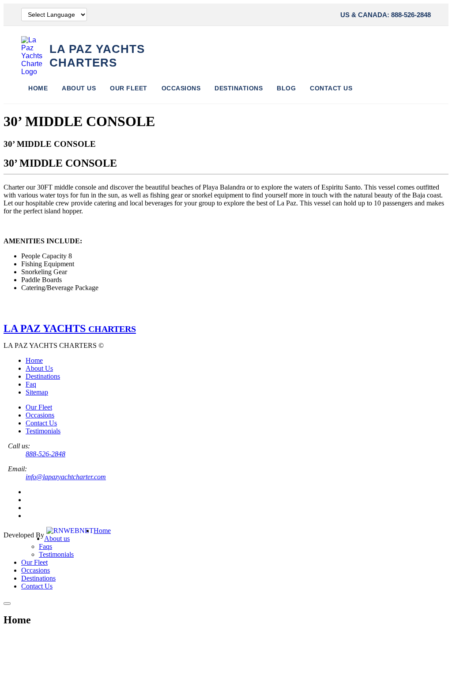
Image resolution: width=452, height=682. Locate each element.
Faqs (45, 546)
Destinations (239, 88)
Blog (286, 88)
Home (38, 88)
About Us (79, 88)
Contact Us (331, 88)
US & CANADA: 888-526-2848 (385, 15)
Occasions (181, 88)
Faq (31, 384)
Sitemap (37, 392)
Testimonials (43, 431)
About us (57, 538)
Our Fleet (128, 88)
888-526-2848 (45, 454)
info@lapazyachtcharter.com (66, 477)
